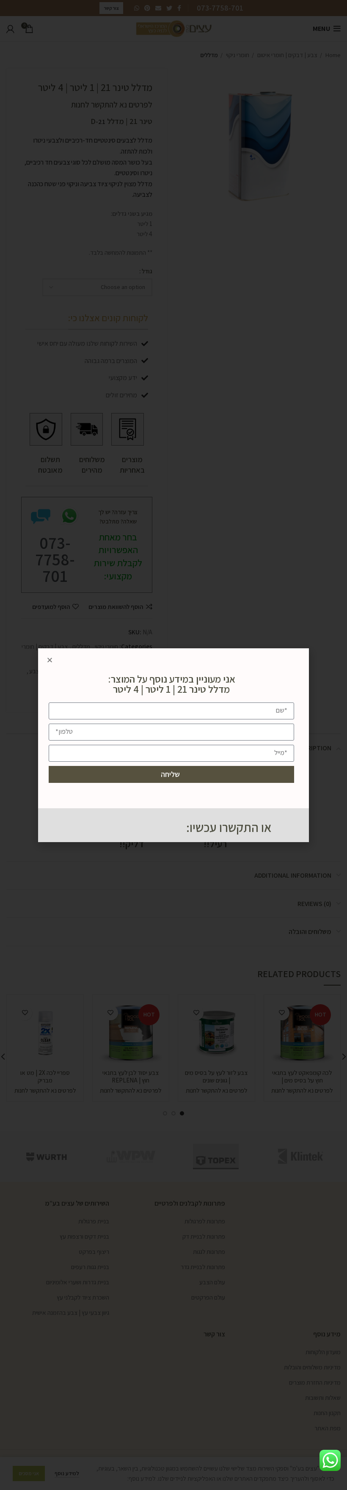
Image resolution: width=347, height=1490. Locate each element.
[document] (173, 745)
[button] (50, 660)
